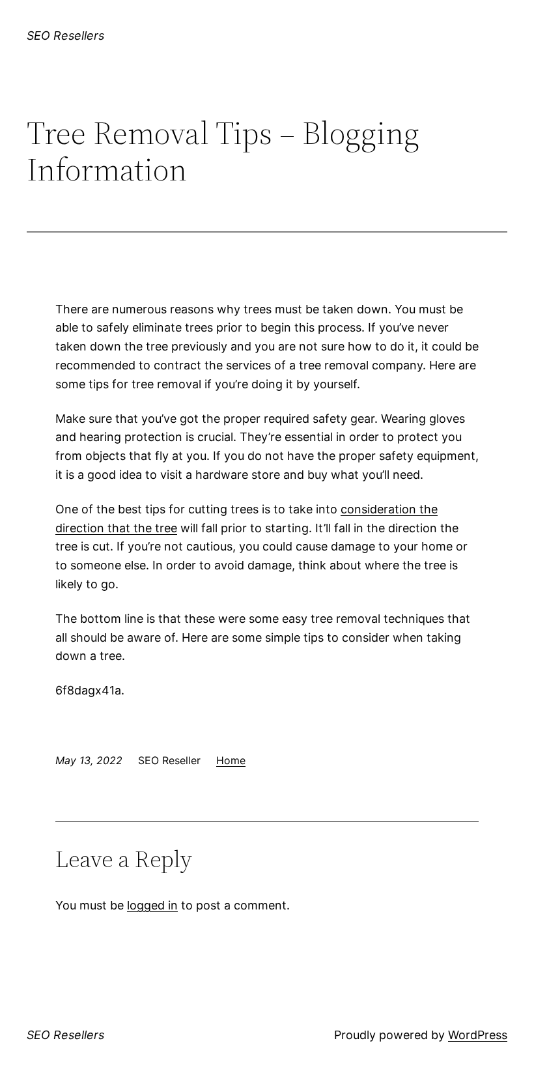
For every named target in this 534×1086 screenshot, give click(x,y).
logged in (152, 905)
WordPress (477, 1035)
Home (231, 760)
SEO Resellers (65, 35)
